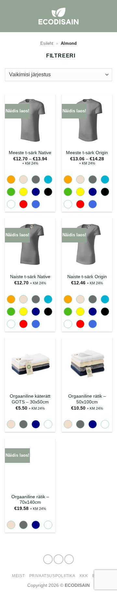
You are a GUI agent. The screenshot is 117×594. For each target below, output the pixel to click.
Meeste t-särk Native (30, 152)
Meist (18, 576)
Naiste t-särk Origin (87, 276)
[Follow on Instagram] (58, 559)
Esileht (46, 43)
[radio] (11, 179)
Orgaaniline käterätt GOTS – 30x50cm (30, 399)
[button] (108, 16)
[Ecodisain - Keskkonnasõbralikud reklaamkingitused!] (58, 16)
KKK (84, 576)
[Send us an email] (69, 559)
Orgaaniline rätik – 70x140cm (30, 499)
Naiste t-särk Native (30, 276)
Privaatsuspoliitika (52, 576)
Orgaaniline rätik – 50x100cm (87, 399)
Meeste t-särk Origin (87, 152)
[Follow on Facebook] (48, 559)
